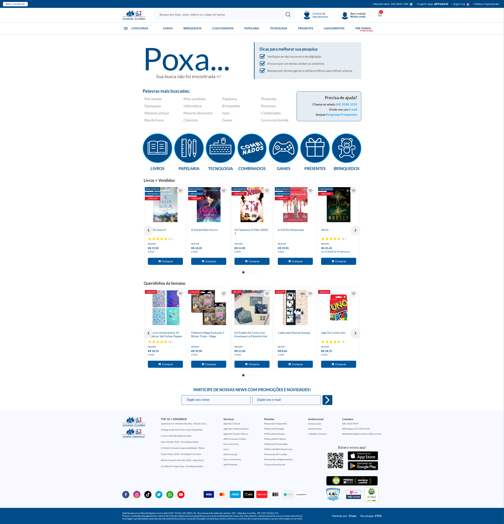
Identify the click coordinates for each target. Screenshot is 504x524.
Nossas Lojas (314, 423)
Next (355, 230)
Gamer (227, 120)
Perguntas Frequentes (341, 114)
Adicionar (165, 261)
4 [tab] (255, 272)
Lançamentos (334, 28)
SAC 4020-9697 (350, 423)
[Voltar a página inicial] (133, 15)
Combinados (271, 113)
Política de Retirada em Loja (278, 449)
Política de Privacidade (275, 444)
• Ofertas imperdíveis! (485, 4)
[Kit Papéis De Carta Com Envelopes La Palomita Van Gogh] (252, 307)
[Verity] (338, 204)
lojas (226, 113)
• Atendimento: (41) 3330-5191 (390, 4)
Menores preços (157, 113)
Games (283, 168)
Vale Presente (230, 464)
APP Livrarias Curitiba (234, 438)
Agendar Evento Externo (236, 428)
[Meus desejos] (180, 190)
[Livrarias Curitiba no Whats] (169, 494)
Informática (192, 106)
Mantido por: (344, 516)
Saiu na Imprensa (232, 459)
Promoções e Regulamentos (278, 459)
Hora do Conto (231, 444)
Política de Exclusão (274, 433)
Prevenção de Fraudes (275, 454)
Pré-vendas (153, 99)
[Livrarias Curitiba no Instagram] (136, 494)
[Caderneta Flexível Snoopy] (295, 307)
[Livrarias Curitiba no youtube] (180, 494)
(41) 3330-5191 (346, 104)
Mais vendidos (194, 99)
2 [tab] (247, 272)
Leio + (226, 449)
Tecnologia (278, 28)
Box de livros (154, 120)
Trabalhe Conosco (317, 433)
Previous (148, 230)
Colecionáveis (222, 28)
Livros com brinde (274, 120)
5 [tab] (259, 272)
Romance (268, 106)
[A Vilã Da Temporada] (295, 204)
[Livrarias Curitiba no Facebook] (125, 494)
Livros (168, 28)
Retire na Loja (230, 454)
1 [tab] (243, 272)
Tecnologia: (371, 516)
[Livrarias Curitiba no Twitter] (158, 494)
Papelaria (251, 28)
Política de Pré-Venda (275, 438)
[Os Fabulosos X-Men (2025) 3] (252, 204)
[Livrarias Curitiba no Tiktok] (147, 494)
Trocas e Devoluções (274, 464)
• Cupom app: (432, 4)
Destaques (153, 106)
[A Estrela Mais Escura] (208, 204)
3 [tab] (251, 272)
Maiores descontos (198, 113)
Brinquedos (192, 28)
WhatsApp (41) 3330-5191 (356, 428)
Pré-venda (363, 28)
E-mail (352, 109)
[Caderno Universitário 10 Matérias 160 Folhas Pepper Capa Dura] (165, 307)
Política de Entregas (274, 428)
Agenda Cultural (231, 423)
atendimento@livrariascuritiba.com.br (362, 433)
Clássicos (190, 120)
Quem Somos (315, 428)
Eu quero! (327, 400)
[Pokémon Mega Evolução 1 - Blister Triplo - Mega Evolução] (208, 307)
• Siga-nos (458, 4)
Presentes (305, 28)
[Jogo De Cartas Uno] (338, 307)
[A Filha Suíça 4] (165, 204)
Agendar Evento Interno (235, 433)
